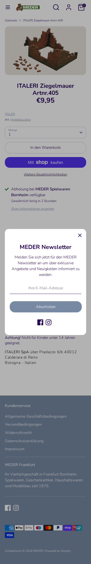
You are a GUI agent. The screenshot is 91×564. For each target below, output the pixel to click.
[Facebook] (40, 322)
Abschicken (46, 306)
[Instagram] (48, 322)
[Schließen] (79, 235)
